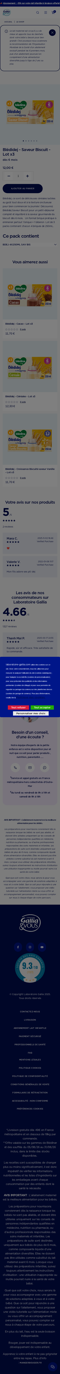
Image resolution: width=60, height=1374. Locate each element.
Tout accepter (42, 707)
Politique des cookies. (30, 697)
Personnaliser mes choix (30, 713)
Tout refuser (18, 707)
